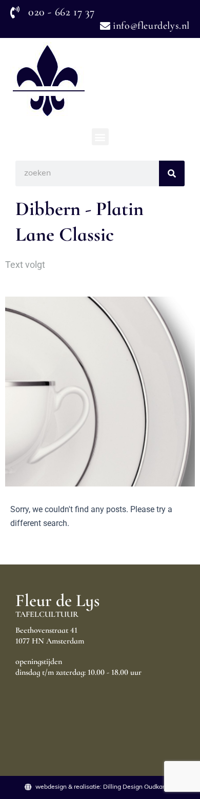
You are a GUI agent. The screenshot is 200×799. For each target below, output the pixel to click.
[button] (100, 136)
